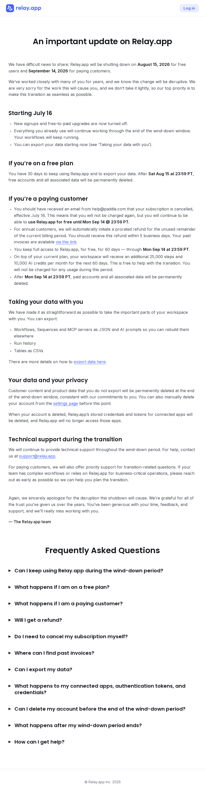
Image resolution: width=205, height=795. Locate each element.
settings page (65, 403)
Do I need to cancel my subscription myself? (71, 636)
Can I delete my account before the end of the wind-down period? (100, 709)
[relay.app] (23, 8)
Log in (189, 8)
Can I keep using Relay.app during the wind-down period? (88, 570)
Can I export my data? (43, 669)
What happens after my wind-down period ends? (78, 725)
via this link (66, 241)
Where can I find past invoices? (54, 653)
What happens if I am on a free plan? (62, 587)
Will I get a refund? (38, 620)
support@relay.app (37, 456)
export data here (90, 361)
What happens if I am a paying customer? (68, 603)
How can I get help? (39, 742)
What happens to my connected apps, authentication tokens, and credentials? (100, 689)
